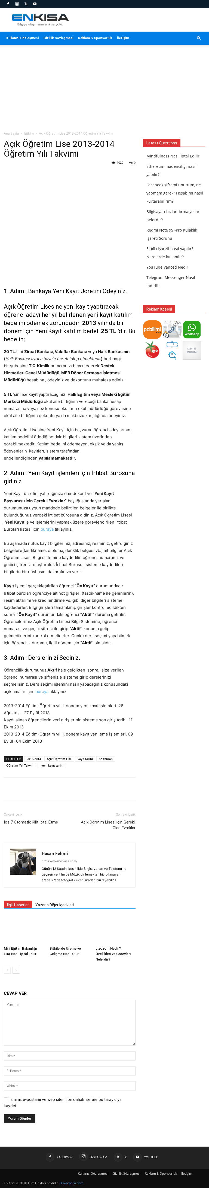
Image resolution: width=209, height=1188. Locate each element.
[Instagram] (17, 4)
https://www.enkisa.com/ (59, 861)
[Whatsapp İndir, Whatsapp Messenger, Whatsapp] (192, 337)
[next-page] (16, 970)
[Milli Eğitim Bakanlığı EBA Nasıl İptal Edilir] (24, 930)
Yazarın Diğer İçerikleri (54, 905)
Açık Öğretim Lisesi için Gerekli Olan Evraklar (108, 825)
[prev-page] (7, 970)
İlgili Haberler (18, 905)
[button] (198, 38)
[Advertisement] (104, 90)
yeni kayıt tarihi (52, 765)
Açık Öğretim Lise (59, 759)
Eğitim (29, 133)
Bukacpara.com (71, 1183)
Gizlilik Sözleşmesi (58, 38)
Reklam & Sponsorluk (95, 38)
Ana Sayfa (11, 133)
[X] (26, 4)
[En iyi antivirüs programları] (152, 337)
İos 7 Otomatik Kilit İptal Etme (31, 822)
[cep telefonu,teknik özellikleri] (172, 337)
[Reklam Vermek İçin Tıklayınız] (192, 358)
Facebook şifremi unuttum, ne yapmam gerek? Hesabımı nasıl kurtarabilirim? (174, 193)
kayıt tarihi (85, 759)
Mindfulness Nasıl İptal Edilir (172, 156)
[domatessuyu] (152, 358)
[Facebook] (8, 4)
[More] (101, 788)
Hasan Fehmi (55, 853)
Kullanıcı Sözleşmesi (22, 38)
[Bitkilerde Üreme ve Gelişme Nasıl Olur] (70, 930)
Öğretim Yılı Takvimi (20, 765)
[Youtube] (35, 4)
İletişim (123, 38)
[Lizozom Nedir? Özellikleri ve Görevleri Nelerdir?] (116, 930)
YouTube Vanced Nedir (167, 267)
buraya (47, 529)
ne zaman (106, 759)
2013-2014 (34, 759)
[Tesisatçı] (172, 358)
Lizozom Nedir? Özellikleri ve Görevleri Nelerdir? (113, 953)
